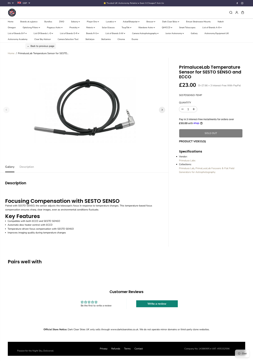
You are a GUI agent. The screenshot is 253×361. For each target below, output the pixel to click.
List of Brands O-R (69, 33)
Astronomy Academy (17, 39)
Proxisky (73, 27)
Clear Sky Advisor (42, 39)
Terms (127, 348)
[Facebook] (237, 3)
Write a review (156, 304)
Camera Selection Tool (68, 39)
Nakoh (221, 21)
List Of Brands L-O (43, 33)
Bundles (48, 21)
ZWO (61, 21)
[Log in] (236, 12)
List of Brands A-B (211, 27)
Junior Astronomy (173, 33)
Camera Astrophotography (144, 33)
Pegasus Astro (54, 27)
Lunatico (110, 21)
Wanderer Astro (146, 27)
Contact (138, 348)
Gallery (194, 33)
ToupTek (126, 27)
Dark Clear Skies (170, 21)
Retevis (90, 27)
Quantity (185, 102)
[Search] (230, 12)
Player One (92, 21)
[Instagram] (242, 3)
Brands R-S (91, 33)
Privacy (103, 348)
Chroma (121, 39)
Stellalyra (89, 39)
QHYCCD (166, 27)
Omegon (12, 27)
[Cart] (242, 12)
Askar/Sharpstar (130, 21)
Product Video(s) (192, 141)
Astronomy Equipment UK (216, 33)
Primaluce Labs (187, 160)
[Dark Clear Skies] (47, 12)
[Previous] (6, 110)
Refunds (115, 348)
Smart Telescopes (187, 27)
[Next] (162, 110)
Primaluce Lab (186, 168)
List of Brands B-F (16, 33)
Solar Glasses (108, 27)
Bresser (150, 21)
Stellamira (106, 39)
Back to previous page (40, 46)
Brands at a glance (28, 21)
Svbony (74, 21)
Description (27, 167)
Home (10, 21)
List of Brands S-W (115, 33)
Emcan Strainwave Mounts (198, 21)
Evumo (135, 39)
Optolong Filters (31, 27)
